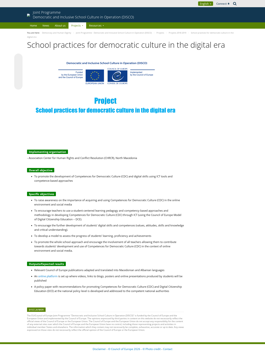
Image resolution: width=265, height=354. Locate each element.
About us (60, 25)
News (46, 25)
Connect (221, 3)
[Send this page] (18, 85)
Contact (167, 349)
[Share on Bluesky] (18, 58)
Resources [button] (95, 25)
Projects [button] (76, 25)
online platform (47, 276)
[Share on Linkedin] (18, 78)
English (204, 3)
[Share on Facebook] (18, 71)
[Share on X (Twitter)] (18, 65)
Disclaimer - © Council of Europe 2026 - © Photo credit (127, 349)
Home (33, 25)
